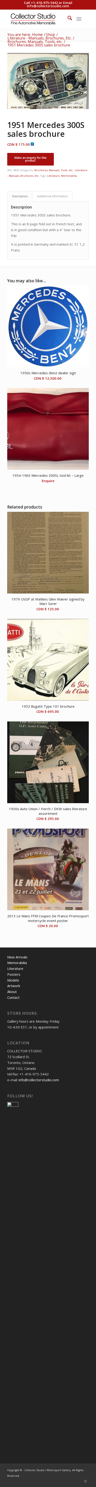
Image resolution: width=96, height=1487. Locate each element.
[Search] (67, 18)
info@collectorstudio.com (48, 6)
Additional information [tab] (52, 196)
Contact (13, 997)
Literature (53, 175)
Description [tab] (20, 196)
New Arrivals (17, 957)
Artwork (13, 985)
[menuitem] (67, 18)
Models (13, 980)
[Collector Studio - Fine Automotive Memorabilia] (39, 18)
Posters (13, 974)
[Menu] (78, 18)
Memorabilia (69, 175)
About (12, 991)
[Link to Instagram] (85, 1481)
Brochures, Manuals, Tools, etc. (53, 170)
